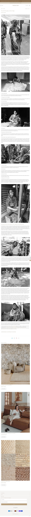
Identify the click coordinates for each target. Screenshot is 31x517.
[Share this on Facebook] (14, 338)
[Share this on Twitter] (12, 338)
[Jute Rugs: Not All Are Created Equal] (15, 364)
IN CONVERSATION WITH (4, 434)
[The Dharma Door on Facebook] (14, 507)
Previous (26, 8)
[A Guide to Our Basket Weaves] (15, 460)
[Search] (26, 5)
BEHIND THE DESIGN (3, 12)
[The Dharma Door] (15, 5)
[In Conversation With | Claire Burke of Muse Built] (15, 412)
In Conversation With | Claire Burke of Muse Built (8, 433)
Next (28, 8)
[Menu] (0, 5)
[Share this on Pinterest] (16, 338)
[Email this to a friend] (19, 338)
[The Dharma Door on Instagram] (15, 507)
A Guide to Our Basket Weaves (5, 481)
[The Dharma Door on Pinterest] (16, 507)
